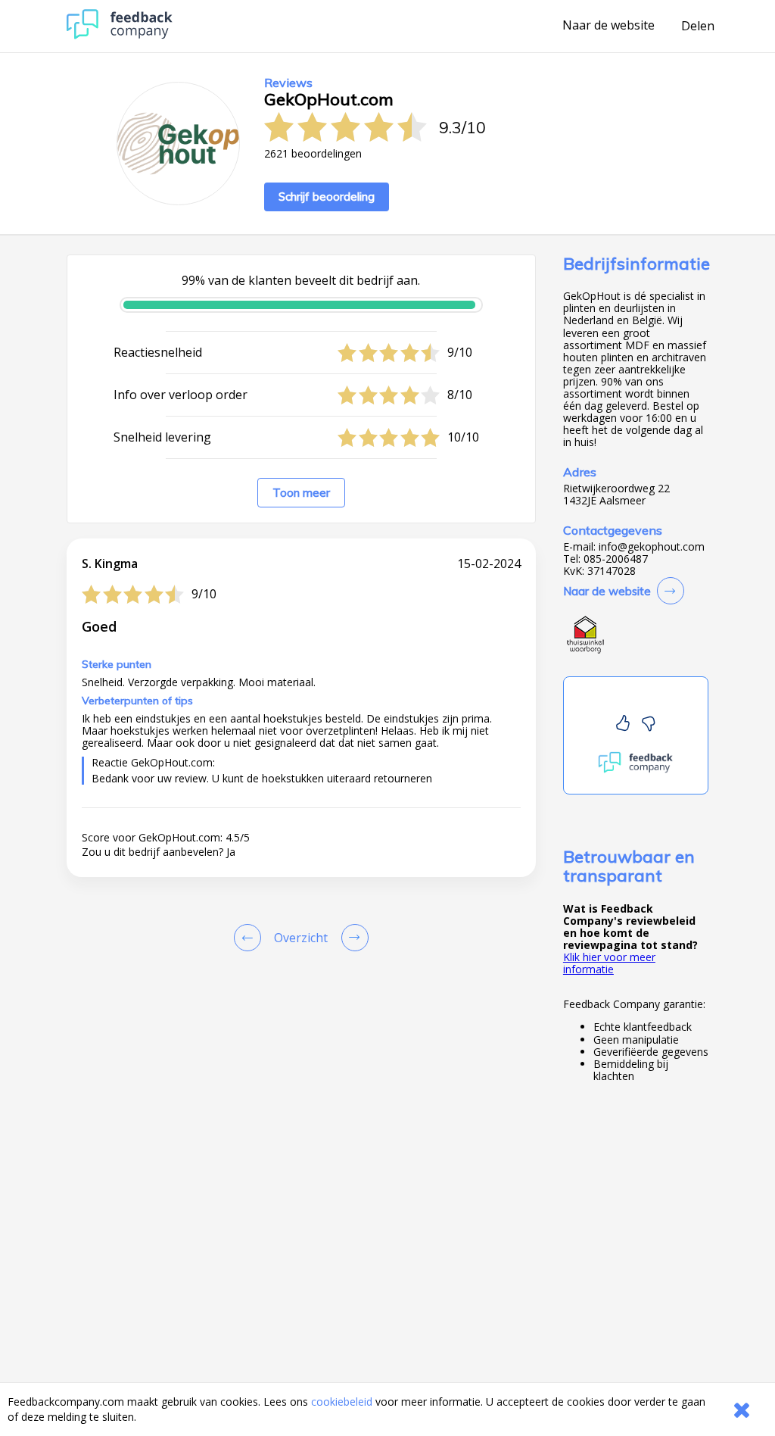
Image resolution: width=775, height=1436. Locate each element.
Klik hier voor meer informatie (609, 963)
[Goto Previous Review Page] (250, 937)
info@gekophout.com (652, 547)
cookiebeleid (341, 1401)
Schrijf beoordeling (327, 196)
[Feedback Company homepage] (120, 35)
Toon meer (301, 492)
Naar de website (608, 25)
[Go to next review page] (352, 937)
